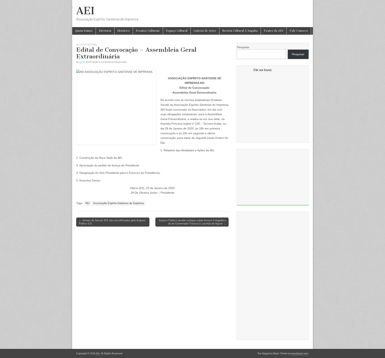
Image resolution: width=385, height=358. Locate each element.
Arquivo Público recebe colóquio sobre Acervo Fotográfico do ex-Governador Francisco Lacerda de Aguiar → (192, 222)
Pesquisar (243, 47)
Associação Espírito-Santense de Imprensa (118, 203)
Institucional (88, 44)
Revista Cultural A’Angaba (240, 31)
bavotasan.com (300, 353)
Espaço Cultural (176, 31)
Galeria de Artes (205, 31)
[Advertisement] (273, 177)
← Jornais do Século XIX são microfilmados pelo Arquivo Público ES (112, 222)
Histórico (124, 31)
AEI (85, 11)
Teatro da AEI (273, 31)
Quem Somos (84, 31)
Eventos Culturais (148, 31)
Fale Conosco (299, 31)
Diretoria (105, 31)
